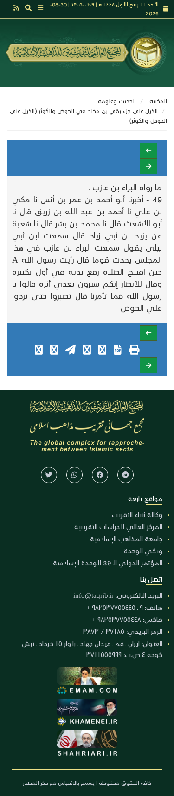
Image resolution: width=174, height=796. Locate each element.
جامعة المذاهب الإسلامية (126, 538)
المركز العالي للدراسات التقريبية (118, 526)
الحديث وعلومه (117, 100)
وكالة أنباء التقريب (137, 514)
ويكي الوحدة (143, 550)
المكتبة (158, 100)
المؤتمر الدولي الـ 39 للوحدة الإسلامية (107, 562)
